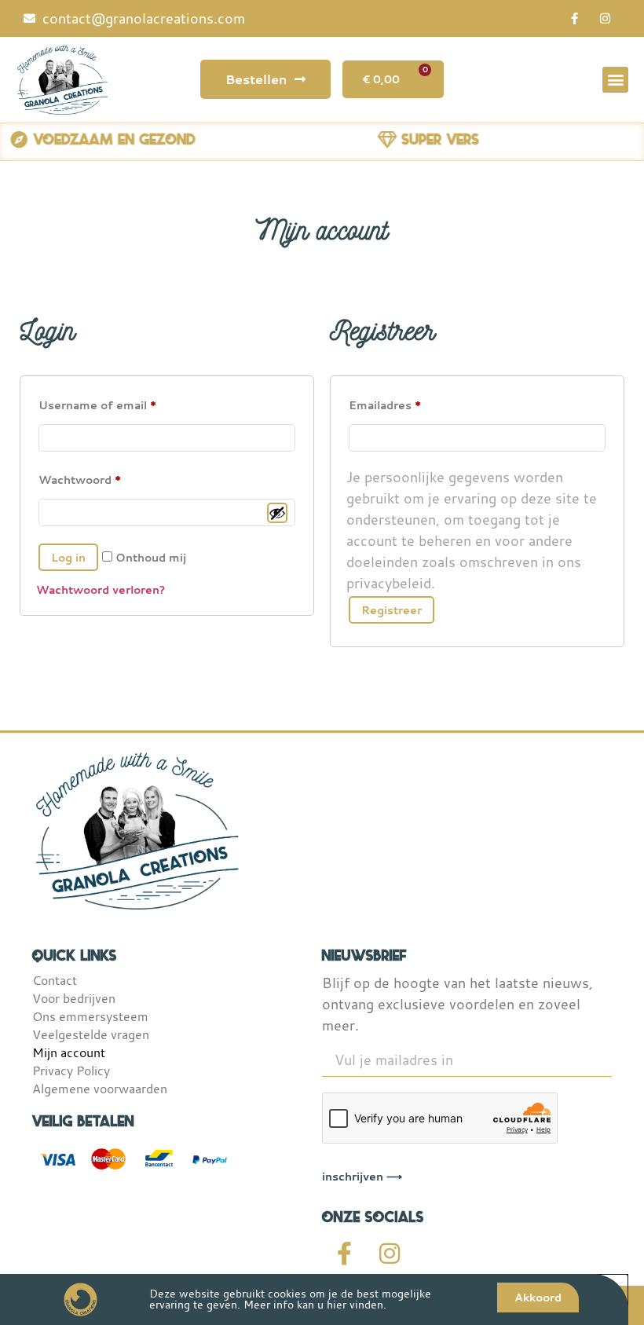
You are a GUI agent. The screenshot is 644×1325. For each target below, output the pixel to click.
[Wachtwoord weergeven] (277, 513)
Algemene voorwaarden (99, 1088)
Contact (54, 980)
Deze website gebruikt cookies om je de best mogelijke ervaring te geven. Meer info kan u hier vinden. (290, 1299)
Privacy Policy (71, 1070)
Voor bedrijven (73, 998)
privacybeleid (388, 582)
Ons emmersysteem (90, 1016)
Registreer (391, 609)
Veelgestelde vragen (90, 1034)
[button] (615, 80)
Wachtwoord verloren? (100, 589)
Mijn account (68, 1052)
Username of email (97, 404)
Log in (68, 557)
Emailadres (385, 404)
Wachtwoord (79, 479)
